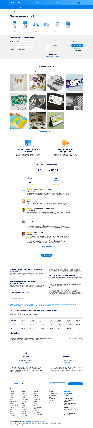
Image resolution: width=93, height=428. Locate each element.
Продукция (19, 7)
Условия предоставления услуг (42, 421)
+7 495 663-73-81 (68, 391)
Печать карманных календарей (27, 304)
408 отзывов (56, 180)
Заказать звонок (61, 2)
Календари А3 (77, 302)
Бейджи (23, 407)
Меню (35, 393)
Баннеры (11, 409)
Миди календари (51, 304)
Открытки (24, 411)
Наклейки (28, 7)
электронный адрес (28, 368)
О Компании (51, 391)
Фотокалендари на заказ (28, 305)
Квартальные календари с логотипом (40, 304)
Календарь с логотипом (38, 305)
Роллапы (11, 411)
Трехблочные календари (47, 305)
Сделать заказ (76, 383)
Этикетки (12, 393)
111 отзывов (30, 179)
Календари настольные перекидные (16, 305)
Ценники (23, 409)
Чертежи (23, 395)
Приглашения (24, 415)
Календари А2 (71, 302)
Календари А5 (18, 304)
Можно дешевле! (77, 48)
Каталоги (12, 395)
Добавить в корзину (77, 45)
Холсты (23, 391)
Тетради (35, 405)
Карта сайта (51, 400)
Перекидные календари (51, 71)
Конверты (24, 413)
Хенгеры (23, 403)
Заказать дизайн (48, 56)
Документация (37, 399)
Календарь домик (33, 302)
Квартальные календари (30, 71)
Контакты (74, 7)
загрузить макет (56, 56)
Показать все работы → (46, 131)
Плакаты (23, 393)
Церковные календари (25, 302)
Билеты (35, 401)
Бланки (23, 405)
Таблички (12, 413)
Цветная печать (37, 412)
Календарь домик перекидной (54, 302)
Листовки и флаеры (14, 405)
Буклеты (11, 397)
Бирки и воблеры (13, 401)
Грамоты (23, 397)
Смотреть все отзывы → (46, 246)
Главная (11, 11)
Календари (12, 403)
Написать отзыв (46, 255)
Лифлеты (36, 397)
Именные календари (65, 302)
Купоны (35, 403)
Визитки (11, 399)
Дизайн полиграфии (38, 414)
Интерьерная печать (38, 410)
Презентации (12, 415)
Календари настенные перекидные (70, 304)
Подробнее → (26, 362)
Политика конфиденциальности (31, 421)
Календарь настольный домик (43, 302)
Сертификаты (24, 401)
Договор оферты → (31, 156)
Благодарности (25, 399)
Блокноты (12, 407)
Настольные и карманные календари (74, 71)
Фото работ (52, 7)
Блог (49, 402)
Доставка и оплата (63, 7)
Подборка (13, 71)
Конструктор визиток (40, 7)
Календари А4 (12, 304)
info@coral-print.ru (68, 393)
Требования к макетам (53, 393)
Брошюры (36, 391)
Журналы (36, 395)
